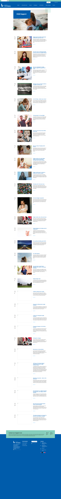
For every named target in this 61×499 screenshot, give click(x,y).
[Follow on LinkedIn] (43, 452)
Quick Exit (56, 2)
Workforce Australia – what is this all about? (39, 378)
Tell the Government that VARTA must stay (39, 131)
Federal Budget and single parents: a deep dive (40, 229)
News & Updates (48, 5)
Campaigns (35, 5)
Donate (48, 2)
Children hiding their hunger (38, 291)
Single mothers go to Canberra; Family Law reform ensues (39, 173)
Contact (54, 5)
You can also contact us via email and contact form (29, 435)
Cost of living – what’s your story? (39, 99)
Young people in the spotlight (39, 115)
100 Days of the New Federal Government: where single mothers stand (38, 364)
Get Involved (41, 5)
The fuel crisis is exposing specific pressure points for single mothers (40, 52)
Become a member (24, 444)
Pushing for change (37, 338)
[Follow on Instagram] (44, 452)
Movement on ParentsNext (38, 349)
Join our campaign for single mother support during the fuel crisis (39, 67)
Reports (30, 5)
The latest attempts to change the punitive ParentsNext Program (39, 416)
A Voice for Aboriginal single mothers (38, 316)
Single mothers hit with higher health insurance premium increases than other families (39, 159)
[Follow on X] (42, 452)
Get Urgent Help (34, 441)
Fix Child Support (36, 253)
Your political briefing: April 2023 (39, 241)
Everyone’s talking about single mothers (39, 305)
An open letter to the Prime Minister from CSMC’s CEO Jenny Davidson (39, 267)
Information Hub (24, 5)
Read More (34, 44)
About (18, 5)
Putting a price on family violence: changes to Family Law (39, 84)
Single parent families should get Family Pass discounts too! (39, 37)
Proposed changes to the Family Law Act (39, 327)
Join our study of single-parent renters (39, 146)
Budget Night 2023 (36, 278)
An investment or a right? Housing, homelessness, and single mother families (40, 391)
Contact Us (43, 448)
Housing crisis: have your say (38, 184)
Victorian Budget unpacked (38, 198)
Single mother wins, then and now (39, 217)
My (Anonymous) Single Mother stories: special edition (39, 404)
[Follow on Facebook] (40, 452)
